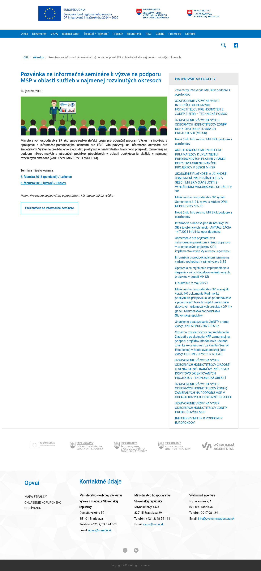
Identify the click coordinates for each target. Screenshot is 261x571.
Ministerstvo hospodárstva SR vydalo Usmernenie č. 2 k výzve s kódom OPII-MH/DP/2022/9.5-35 (201, 202)
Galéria (160, 33)
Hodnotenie (134, 33)
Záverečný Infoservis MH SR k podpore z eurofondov (202, 92)
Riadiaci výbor (70, 33)
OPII (26, 57)
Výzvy (54, 33)
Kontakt (190, 33)
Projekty (118, 33)
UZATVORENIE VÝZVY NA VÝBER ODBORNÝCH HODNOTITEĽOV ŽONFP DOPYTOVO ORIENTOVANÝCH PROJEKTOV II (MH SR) (201, 126)
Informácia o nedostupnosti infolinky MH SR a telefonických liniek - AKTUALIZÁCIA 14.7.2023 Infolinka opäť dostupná (203, 227)
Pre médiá (175, 33)
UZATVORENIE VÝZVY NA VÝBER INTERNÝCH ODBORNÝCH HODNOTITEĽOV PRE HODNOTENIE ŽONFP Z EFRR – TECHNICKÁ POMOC (201, 107)
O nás (24, 33)
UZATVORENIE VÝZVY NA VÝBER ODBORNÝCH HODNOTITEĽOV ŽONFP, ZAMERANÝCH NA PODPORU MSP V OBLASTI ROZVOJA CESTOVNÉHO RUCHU (203, 390)
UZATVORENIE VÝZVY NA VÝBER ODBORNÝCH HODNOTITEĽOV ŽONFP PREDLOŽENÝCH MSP (201, 408)
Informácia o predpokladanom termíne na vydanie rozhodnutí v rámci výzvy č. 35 (202, 260)
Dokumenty (39, 33)
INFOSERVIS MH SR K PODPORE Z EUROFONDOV (199, 420)
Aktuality (38, 57)
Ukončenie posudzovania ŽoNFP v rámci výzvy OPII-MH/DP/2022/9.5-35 (202, 324)
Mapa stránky (35, 497)
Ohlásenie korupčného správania (42, 505)
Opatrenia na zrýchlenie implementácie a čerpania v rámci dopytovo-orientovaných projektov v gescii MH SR (202, 272)
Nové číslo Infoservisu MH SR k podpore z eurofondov (203, 142)
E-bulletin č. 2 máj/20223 (191, 283)
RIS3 (149, 33)
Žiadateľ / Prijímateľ (96, 33)
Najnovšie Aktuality (195, 79)
